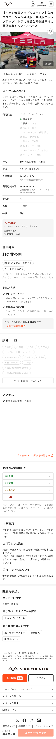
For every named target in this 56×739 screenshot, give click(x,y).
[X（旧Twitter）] (17, 720)
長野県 (9, 74)
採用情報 (23, 726)
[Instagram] (31, 720)
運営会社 (7, 726)
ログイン (41, 678)
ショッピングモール (15, 617)
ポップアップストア (15, 632)
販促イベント (11, 639)
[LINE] (38, 720)
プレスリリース (42, 726)
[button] (28, 50)
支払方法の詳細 (15, 325)
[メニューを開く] (51, 4)
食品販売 (35, 632)
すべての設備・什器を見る (28, 380)
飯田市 (19, 74)
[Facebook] (24, 720)
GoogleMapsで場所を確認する (34, 455)
